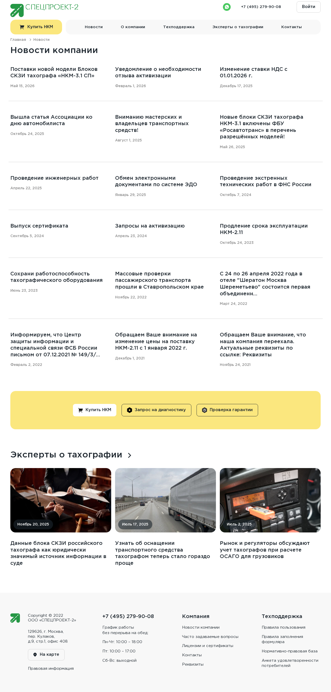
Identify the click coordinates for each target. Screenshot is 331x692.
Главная (18, 39)
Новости (94, 27)
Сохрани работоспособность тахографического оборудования (56, 277)
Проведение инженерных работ (54, 178)
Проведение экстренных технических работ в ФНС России (265, 181)
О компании (133, 27)
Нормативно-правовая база (290, 651)
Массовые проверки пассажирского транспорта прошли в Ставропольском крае (159, 280)
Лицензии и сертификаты (207, 646)
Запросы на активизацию (150, 226)
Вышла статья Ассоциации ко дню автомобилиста (51, 120)
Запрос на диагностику (160, 410)
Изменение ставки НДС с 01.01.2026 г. (253, 72)
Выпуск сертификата (39, 226)
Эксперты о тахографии (238, 27)
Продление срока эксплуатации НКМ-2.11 (264, 229)
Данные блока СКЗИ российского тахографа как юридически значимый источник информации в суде (58, 553)
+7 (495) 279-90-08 (261, 7)
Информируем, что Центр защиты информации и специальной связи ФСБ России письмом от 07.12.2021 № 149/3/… (55, 345)
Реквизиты (193, 664)
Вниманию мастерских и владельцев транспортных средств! (152, 124)
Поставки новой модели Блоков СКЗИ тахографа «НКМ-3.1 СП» (53, 72)
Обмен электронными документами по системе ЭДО (156, 181)
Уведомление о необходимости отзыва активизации (158, 72)
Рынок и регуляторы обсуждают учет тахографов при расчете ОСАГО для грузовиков (265, 550)
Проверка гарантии (231, 410)
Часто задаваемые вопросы (210, 636)
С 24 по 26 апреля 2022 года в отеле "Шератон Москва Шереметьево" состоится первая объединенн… (265, 284)
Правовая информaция (51, 668)
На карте (49, 655)
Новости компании (201, 627)
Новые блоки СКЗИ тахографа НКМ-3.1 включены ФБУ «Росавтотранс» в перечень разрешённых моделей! (261, 127)
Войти (308, 7)
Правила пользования (283, 627)
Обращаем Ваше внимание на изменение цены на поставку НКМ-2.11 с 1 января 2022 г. (156, 341)
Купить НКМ (40, 27)
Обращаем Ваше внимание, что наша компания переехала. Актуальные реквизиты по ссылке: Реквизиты (263, 345)
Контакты (291, 27)
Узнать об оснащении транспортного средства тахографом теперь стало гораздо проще (162, 553)
